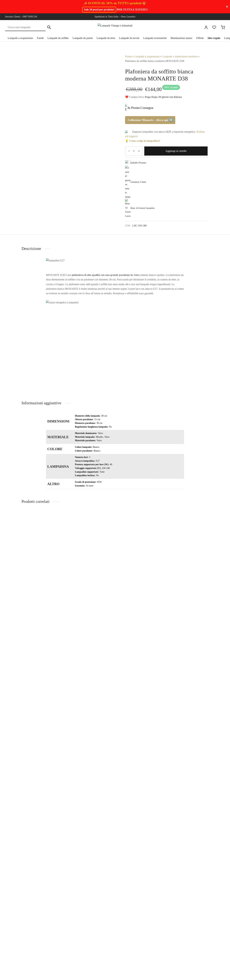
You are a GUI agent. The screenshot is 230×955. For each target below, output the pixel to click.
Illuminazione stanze (181, 38)
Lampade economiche (155, 38)
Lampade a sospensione (20, 38)
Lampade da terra (106, 38)
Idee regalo (214, 38)
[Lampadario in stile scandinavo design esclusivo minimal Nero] (187, 548)
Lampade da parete (83, 38)
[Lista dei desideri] (214, 27)
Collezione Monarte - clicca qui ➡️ (150, 120)
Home (128, 56)
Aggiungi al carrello (176, 151)
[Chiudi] (227, 6)
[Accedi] (206, 27)
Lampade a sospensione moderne (180, 56)
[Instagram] (208, 16)
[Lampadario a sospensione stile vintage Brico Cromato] (91, 548)
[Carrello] (223, 27)
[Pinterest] (215, 16)
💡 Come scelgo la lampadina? (142, 140)
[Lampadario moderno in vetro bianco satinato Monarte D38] (139, 549)
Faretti (40, 38)
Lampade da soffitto (58, 38)
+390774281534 (29, 16)
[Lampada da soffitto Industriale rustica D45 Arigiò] (43, 548)
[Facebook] (202, 16)
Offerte (200, 38)
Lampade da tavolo (129, 38)
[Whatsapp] (222, 16)
